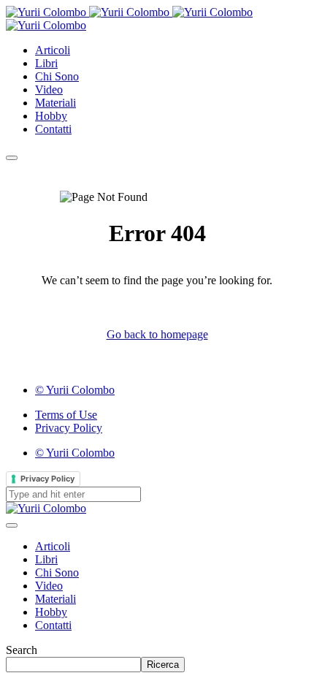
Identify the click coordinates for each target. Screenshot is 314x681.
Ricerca (163, 664)
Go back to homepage (157, 334)
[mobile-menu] (12, 158)
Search (21, 650)
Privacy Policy (47, 478)
